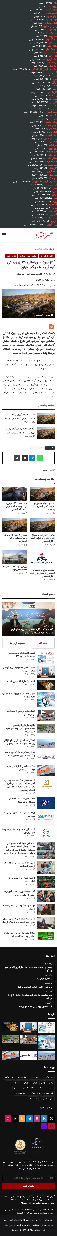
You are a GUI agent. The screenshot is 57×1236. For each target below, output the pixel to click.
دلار (9, 1082)
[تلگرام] (32, 458)
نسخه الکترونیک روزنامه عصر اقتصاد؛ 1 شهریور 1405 (22, 654)
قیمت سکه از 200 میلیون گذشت (20, 681)
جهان (26, 1082)
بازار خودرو (35, 1077)
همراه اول (33, 1098)
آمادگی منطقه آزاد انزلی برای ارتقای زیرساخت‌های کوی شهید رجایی (19, 742)
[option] (28, 619)
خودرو (17, 1082)
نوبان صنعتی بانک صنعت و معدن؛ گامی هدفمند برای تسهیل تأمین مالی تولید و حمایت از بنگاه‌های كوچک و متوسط (19, 785)
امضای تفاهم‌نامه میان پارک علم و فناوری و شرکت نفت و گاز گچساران (43, 538)
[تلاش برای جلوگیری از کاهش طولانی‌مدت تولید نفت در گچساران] (46, 418)
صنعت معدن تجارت (28, 256)
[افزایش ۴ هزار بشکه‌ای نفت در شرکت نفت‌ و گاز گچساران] (14, 525)
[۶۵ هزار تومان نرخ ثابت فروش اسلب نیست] (46, 882)
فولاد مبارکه (48, 1093)
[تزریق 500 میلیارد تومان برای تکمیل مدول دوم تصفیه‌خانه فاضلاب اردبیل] (46, 923)
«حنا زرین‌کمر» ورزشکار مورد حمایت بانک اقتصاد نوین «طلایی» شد (19, 754)
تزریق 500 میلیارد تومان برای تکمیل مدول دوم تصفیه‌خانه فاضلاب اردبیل (18, 920)
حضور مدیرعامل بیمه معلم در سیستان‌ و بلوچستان (22, 800)
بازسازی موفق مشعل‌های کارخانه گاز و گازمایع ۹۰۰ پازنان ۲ (44, 506)
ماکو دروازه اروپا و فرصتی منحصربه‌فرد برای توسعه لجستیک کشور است (20, 728)
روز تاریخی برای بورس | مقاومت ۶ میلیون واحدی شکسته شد (19, 934)
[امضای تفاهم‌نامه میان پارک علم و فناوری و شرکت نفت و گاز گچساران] (42, 525)
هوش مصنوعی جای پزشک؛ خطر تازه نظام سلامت (18, 695)
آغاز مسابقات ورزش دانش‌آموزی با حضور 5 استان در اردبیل (19, 893)
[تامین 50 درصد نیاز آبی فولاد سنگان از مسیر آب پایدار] (46, 867)
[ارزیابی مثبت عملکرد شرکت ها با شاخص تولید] (14, 557)
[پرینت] (17, 458)
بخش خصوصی (47, 1082)
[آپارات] (8, 1118)
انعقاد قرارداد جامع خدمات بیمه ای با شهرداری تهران (18, 831)
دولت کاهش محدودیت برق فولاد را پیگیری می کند (19, 669)
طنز (15, 1087)
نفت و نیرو (11, 256)
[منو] (4, 236)
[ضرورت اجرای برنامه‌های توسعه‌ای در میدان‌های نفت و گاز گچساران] (42, 558)
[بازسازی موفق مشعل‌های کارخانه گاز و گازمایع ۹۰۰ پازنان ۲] (42, 494)
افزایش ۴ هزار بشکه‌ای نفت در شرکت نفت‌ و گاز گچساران (15, 538)
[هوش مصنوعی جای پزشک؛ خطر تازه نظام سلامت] (46, 699)
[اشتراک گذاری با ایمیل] (25, 458)
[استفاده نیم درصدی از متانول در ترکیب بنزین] (46, 715)
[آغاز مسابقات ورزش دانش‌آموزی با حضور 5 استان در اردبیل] (46, 896)
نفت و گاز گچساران (37, 448)
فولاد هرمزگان (35, 1093)
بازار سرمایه (22, 1077)
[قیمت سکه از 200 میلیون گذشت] (46, 685)
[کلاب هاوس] (44, 1126)
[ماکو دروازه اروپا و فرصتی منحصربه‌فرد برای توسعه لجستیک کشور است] (46, 728)
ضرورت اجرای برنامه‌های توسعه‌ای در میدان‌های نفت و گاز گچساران (42, 573)
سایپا (51, 1087)
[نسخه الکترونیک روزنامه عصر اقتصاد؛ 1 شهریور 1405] (46, 658)
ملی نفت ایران (47, 1098)
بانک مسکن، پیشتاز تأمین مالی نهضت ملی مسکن (21, 767)
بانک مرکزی (9, 1077)
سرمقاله (42, 1087)
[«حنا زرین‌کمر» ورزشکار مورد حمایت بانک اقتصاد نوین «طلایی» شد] (46, 756)
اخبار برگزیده (48, 1077)
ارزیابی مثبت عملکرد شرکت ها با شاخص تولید (15, 568)
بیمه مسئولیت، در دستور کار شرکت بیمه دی (19, 814)
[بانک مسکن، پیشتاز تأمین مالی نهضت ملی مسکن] (46, 770)
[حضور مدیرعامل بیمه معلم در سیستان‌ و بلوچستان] (46, 803)
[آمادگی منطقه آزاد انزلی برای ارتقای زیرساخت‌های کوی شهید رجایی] (46, 743)
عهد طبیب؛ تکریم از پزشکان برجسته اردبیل (19, 907)
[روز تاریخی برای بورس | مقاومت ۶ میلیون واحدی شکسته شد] (46, 935)
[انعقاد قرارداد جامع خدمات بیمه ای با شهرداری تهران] (46, 834)
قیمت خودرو (20, 1093)
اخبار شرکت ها (41, 249)
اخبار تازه (43, 643)
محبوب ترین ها (17, 643)
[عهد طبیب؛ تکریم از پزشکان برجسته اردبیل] (46, 909)
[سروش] (15, 1118)
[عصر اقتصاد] (44, 235)
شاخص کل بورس (27, 1087)
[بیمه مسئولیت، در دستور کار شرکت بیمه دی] (46, 818)
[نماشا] (51, 1126)
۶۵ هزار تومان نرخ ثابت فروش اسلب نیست (21, 879)
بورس (34, 1082)
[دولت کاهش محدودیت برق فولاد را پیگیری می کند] (46, 671)
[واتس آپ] (40, 458)
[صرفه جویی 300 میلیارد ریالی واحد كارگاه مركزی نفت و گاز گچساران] (14, 494)
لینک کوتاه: (52, 285)
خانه (51, 249)
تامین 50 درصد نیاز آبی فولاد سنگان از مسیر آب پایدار (19, 864)
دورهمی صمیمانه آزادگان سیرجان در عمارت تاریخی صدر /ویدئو (31, 631)
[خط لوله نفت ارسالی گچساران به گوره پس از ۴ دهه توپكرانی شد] (46, 433)
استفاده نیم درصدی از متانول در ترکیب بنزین (21, 712)
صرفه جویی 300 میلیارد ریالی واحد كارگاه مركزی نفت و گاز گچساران (16, 506)
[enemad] (37, 1153)
